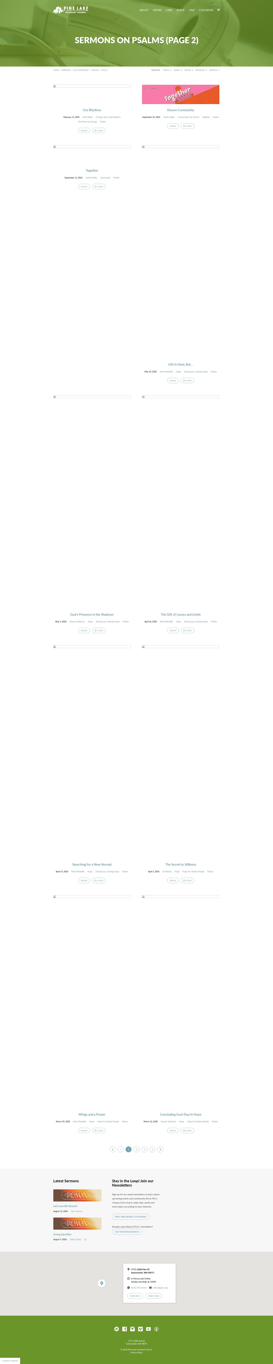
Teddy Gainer (75, 1239)
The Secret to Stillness (180, 864)
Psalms (95, 70)
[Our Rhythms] (92, 102)
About (144, 10)
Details (84, 130)
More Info (135, 1296)
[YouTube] (148, 1329)
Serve (181, 10)
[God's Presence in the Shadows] (92, 606)
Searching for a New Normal (91, 864)
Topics (166, 70)
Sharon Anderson (77, 621)
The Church (194, 117)
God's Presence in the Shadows (92, 614)
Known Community (180, 110)
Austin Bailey (169, 117)
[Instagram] (132, 1329)
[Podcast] (156, 1329)
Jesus (105, 117)
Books (188, 70)
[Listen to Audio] (85, 1240)
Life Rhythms (115, 117)
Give (192, 10)
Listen (100, 130)
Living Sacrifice (62, 1234)
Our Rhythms (92, 110)
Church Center (10, 1361)
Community (183, 117)
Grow (157, 10)
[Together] (92, 162)
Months (213, 70)
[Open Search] (218, 10)
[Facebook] (124, 1329)
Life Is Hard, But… (180, 364)
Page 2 (105, 70)
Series (177, 70)
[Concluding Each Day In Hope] (180, 1106)
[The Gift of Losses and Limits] (180, 606)
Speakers (200, 70)
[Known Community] (180, 102)
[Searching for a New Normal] (92, 856)
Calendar (206, 10)
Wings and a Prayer (91, 1114)
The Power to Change (87, 121)
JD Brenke (166, 871)
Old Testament (81, 70)
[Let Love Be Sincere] (77, 1199)
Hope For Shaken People (193, 871)
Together (206, 117)
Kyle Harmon (76, 1211)
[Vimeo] (140, 1329)
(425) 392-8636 (138, 1287)
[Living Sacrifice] (77, 1227)
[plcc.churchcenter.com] (116, 1329)
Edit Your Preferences (127, 1231)
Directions (153, 1296)
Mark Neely (88, 117)
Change (99, 117)
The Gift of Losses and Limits (181, 614)
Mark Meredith (166, 371)
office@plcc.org (160, 1287)
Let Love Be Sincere (65, 1206)
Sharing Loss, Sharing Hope (196, 371)
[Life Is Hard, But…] (180, 356)
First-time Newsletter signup (130, 1216)
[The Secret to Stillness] (180, 856)
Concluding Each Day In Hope (180, 1114)
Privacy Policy (136, 1352)
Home (56, 70)
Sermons (66, 70)
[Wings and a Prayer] (92, 1106)
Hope (178, 371)
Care (169, 10)
